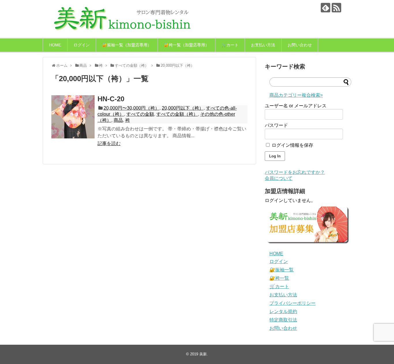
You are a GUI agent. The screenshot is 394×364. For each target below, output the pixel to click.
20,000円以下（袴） (183, 108)
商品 (118, 120)
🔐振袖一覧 (281, 269)
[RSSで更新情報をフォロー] (336, 7)
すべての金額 (140, 114)
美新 (203, 354)
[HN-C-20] (73, 116)
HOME (55, 45)
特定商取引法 (283, 319)
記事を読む (109, 143)
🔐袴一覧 (279, 278)
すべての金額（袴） (177, 114)
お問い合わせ (300, 45)
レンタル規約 (283, 311)
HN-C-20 (110, 99)
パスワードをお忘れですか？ (295, 172)
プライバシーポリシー (292, 303)
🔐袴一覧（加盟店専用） (186, 45)
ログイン (82, 45)
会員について (278, 178)
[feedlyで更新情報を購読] (325, 7)
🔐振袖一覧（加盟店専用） (126, 45)
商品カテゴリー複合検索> (296, 95)
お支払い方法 (263, 45)
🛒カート (230, 45)
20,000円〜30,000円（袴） (132, 108)
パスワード (276, 125)
